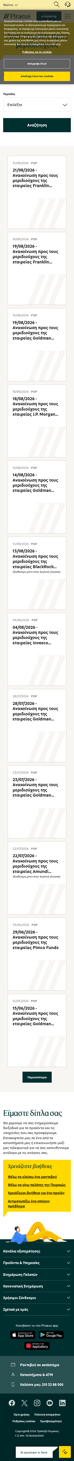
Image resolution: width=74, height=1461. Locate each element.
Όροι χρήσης (22, 1414)
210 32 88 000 (52, 1384)
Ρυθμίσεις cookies (23, 1421)
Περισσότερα (37, 1077)
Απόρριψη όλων (37, 63)
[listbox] (10, 4)
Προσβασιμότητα (51, 1421)
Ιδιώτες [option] (8, 5)
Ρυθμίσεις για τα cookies (37, 52)
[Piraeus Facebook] (12, 1403)
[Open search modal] (56, 4)
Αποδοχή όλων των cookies (37, 76)
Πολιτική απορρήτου (47, 1414)
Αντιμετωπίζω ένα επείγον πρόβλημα (29, 1203)
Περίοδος (9, 94)
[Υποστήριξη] (65, 5)
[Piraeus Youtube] (50, 1403)
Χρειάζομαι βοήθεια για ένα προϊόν (36, 1192)
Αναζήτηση (37, 125)
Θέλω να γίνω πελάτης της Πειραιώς (37, 1184)
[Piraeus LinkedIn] (62, 1403)
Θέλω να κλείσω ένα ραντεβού (32, 1176)
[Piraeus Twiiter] (24, 1403)
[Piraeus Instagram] (37, 1403)
